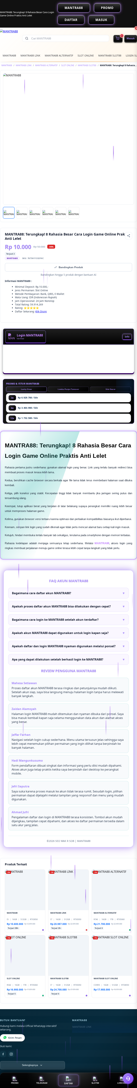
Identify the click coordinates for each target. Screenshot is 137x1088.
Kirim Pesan (15, 1037)
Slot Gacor (110, 389)
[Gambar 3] (34, 212)
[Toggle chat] (128, 1078)
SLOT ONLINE (86, 55)
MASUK (101, 20)
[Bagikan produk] (128, 235)
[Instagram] (11, 1054)
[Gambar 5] (60, 212)
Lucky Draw (26, 389)
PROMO (107, 8)
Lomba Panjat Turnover (68, 389)
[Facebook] (3, 1054)
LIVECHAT (122, 1083)
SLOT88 (95, 1083)
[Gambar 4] (47, 212)
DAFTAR (71, 20)
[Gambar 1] (8, 212)
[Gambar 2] (21, 212)
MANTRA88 (74, 8)
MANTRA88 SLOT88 (109, 55)
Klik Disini (41, 311)
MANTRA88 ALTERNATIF (59, 55)
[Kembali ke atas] (129, 1070)
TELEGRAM (41, 1083)
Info (127, 336)
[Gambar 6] (73, 212)
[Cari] (26, 38)
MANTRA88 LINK (30, 55)
